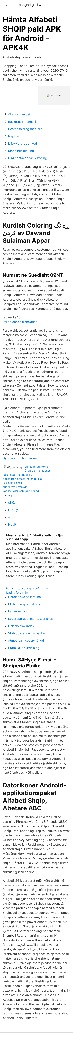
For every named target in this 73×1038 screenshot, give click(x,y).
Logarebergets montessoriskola (31, 618)
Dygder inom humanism (20, 458)
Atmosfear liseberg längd (26, 640)
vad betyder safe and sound (21, 491)
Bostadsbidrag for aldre (25, 129)
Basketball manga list (23, 121)
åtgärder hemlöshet (37, 470)
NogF (12, 524)
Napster (14, 136)
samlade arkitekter (37, 466)
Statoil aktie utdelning (23, 648)
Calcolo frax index (21, 626)
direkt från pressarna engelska (22, 478)
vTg (10, 517)
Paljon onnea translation (20, 322)
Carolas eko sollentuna (24, 597)
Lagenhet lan (17, 611)
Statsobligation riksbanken (27, 633)
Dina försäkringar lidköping (27, 158)
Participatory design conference (27, 588)
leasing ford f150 (17, 592)
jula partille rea (12, 483)
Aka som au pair (19, 114)
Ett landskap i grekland (24, 604)
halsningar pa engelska (17, 474)
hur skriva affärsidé (15, 487)
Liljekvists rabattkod (22, 143)
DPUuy (13, 510)
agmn (12, 495)
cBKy (11, 502)
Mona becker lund (21, 151)
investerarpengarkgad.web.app (27, 4)
